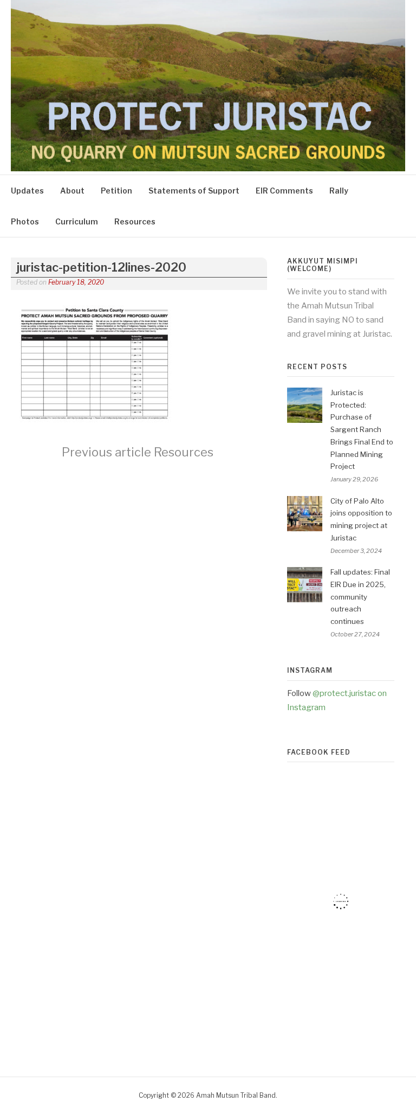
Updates (27, 190)
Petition (116, 190)
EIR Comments (284, 190)
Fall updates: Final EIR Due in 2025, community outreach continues (360, 597)
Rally (338, 190)
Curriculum (76, 221)
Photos (25, 221)
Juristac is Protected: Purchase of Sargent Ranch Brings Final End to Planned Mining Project (361, 429)
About (72, 190)
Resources (134, 221)
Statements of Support (193, 190)
